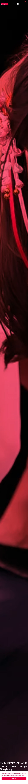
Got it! (14, 778)
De (25, 1)
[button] (14, 4)
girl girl (4, 4)
